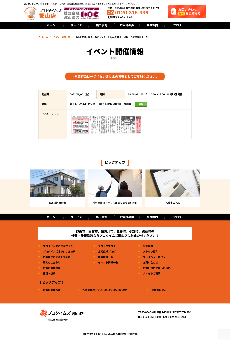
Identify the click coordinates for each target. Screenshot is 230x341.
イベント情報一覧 (61, 37)
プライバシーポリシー (155, 257)
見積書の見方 (158, 290)
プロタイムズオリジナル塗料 (59, 251)
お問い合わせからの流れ (157, 268)
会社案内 (152, 25)
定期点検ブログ (107, 251)
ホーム (51, 25)
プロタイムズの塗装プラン (58, 246)
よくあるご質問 (152, 273)
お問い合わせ (150, 262)
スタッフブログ (107, 246)
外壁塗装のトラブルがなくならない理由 (104, 290)
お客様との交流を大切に (57, 257)
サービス (76, 25)
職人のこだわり (52, 262)
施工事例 (101, 217)
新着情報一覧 (105, 257)
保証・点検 (49, 273)
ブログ (177, 25)
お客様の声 (127, 25)
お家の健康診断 (52, 268)
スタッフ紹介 (150, 251)
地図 (141, 104)
